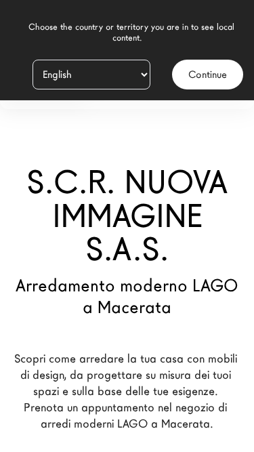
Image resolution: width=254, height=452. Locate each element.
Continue (207, 74)
